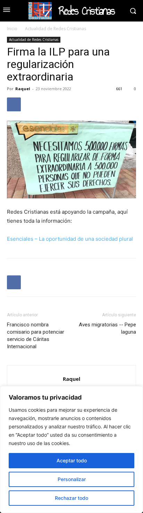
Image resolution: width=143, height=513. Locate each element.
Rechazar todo (71, 498)
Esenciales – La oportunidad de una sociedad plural (70, 239)
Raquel (22, 88)
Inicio (12, 29)
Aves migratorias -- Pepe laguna (107, 328)
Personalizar (72, 479)
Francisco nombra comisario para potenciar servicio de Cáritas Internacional (35, 336)
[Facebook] (14, 104)
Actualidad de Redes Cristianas (55, 29)
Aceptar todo (72, 460)
